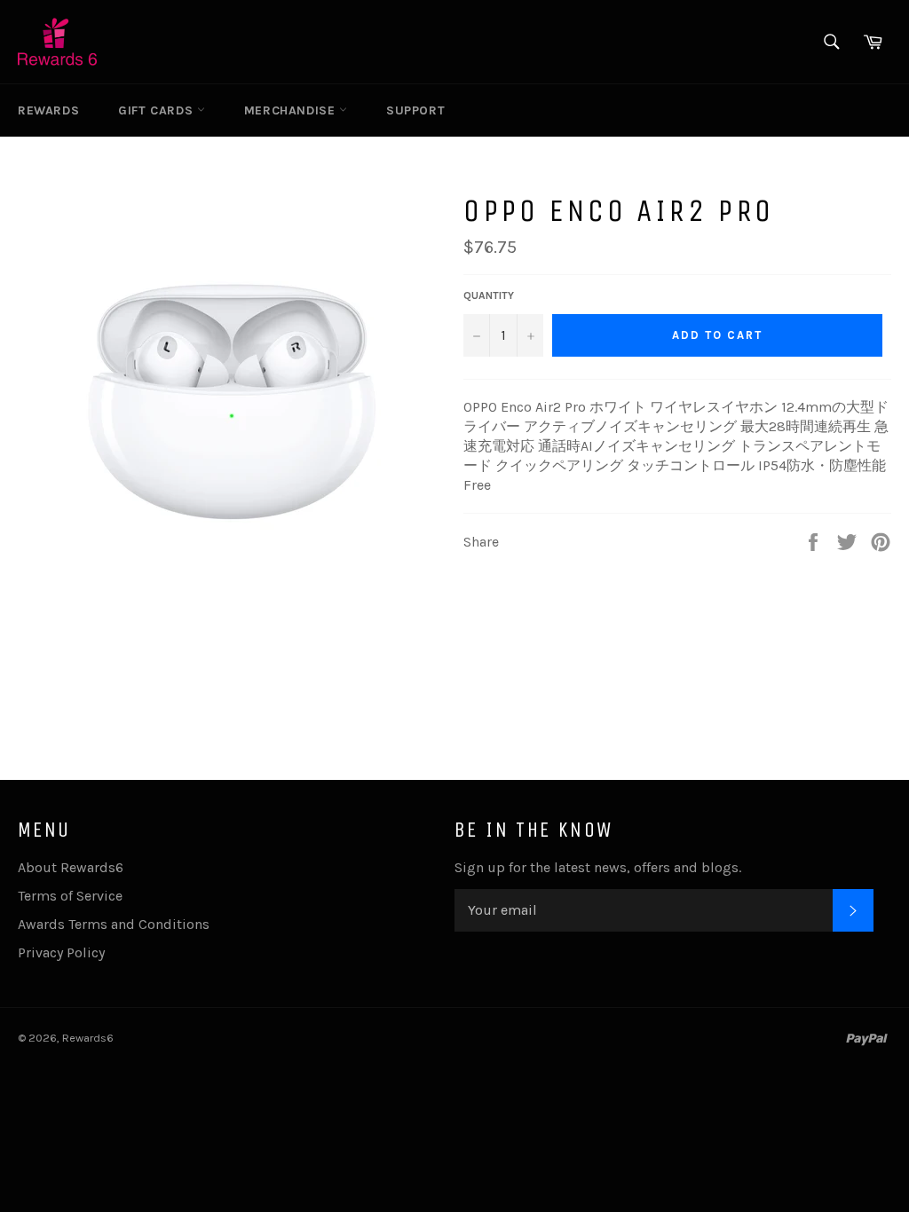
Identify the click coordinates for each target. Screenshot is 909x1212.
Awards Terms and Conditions (113, 924)
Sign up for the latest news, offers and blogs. (597, 867)
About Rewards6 (70, 867)
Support (415, 110)
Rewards (48, 110)
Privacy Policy (61, 952)
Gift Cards (157, 110)
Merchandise (291, 110)
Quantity (488, 295)
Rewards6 (88, 1037)
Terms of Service (70, 895)
